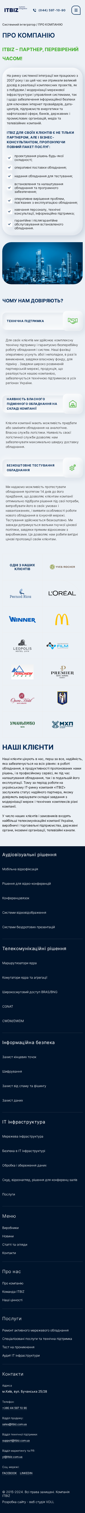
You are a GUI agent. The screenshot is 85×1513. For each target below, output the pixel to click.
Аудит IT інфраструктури (21, 1355)
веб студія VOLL (41, 1502)
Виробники (10, 1228)
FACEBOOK (9, 1473)
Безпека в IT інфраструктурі (23, 1151)
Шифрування (12, 1071)
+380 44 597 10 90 (14, 1408)
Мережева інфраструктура (22, 1136)
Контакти (9, 1253)
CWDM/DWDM (13, 1021)
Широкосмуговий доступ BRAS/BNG (29, 992)
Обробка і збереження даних (24, 1165)
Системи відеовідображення (24, 912)
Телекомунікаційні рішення (34, 948)
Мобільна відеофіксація (20, 869)
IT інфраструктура (23, 1122)
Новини (8, 1236)
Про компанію (12, 1283)
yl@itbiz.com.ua (12, 1456)
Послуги (8, 1194)
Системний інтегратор (19, 24)
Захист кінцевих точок (19, 1057)
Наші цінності (12, 1300)
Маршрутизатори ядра (19, 963)
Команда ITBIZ (13, 1291)
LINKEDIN (26, 1473)
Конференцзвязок (15, 898)
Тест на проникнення (18, 1347)
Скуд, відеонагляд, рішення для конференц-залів (39, 1180)
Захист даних (12, 1100)
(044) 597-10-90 (52, 10)
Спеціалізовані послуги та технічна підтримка (37, 1339)
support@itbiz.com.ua (16, 1440)
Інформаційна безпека (28, 1042)
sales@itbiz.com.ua (14, 1424)
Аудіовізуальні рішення (29, 854)
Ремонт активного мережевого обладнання (35, 1330)
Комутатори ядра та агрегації (24, 977)
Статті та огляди (14, 1244)
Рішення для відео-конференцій (26, 883)
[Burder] (75, 10)
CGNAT (7, 1006)
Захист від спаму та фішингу (24, 1086)
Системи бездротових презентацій (28, 927)
